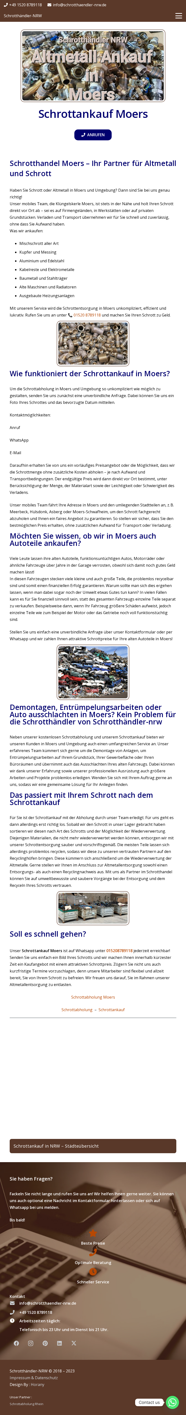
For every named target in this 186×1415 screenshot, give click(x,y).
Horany (37, 1384)
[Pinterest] (45, 1343)
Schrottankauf (112, 1009)
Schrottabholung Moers (93, 997)
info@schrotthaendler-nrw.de (47, 1303)
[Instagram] (30, 1343)
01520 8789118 (87, 315)
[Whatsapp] (172, 1402)
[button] (178, 15)
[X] (74, 1343)
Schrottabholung (77, 1009)
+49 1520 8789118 (35, 1312)
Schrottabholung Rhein (26, 1404)
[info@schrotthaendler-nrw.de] (14, 1303)
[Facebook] (16, 1343)
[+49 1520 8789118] (14, 1312)
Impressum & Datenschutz (34, 1377)
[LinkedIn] (59, 1343)
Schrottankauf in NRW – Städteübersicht (56, 1146)
